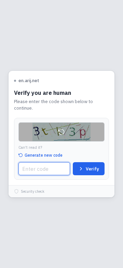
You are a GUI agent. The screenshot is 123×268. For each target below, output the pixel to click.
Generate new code (44, 155)
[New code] (61, 132)
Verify (92, 169)
